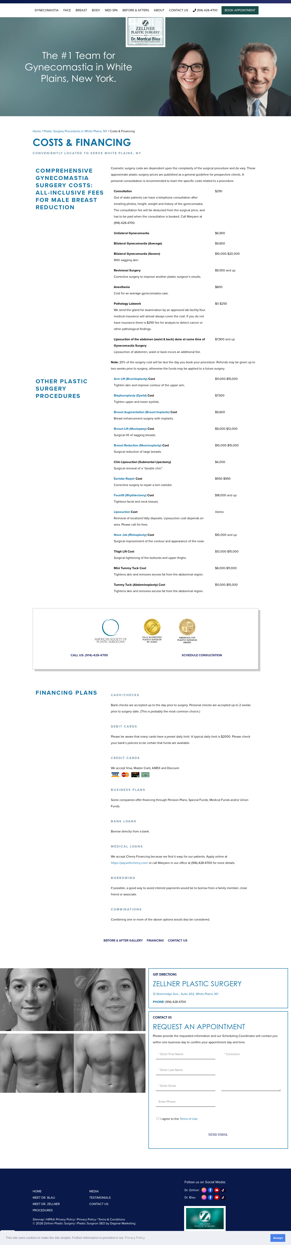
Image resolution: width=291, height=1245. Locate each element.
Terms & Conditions (111, 1219)
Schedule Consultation (202, 655)
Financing (155, 941)
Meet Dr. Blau (44, 1198)
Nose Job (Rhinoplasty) (130, 535)
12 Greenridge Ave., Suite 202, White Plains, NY (186, 994)
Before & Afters (136, 10)
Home (37, 131)
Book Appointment (240, 10)
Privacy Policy (86, 1219)
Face (67, 10)
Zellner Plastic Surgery (197, 983)
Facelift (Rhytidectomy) (130, 495)
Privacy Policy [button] (135, 1237)
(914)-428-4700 (175, 1002)
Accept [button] (278, 1237)
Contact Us (178, 10)
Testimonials (100, 1198)
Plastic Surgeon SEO (91, 1223)
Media (94, 1191)
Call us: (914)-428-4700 (89, 655)
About (159, 10)
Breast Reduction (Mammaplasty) (138, 445)
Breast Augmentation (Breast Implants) (142, 412)
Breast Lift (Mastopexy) (130, 429)
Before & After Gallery (123, 941)
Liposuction (122, 512)
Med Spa (111, 10)
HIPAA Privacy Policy (60, 1219)
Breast (81, 10)
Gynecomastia (47, 10)
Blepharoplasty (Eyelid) (130, 396)
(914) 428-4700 (207, 10)
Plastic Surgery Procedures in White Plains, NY (75, 131)
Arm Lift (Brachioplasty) (130, 379)
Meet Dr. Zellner (46, 1204)
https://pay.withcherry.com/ (129, 863)
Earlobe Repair (124, 479)
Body (96, 10)
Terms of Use (189, 1119)
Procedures (43, 1210)
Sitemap (38, 1219)
